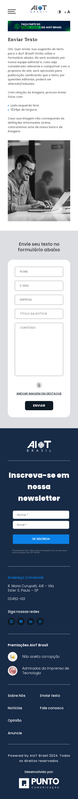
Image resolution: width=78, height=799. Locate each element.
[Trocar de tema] (59, 11)
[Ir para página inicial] (39, 9)
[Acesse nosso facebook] (21, 621)
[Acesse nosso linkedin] (30, 621)
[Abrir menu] (12, 11)
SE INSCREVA (41, 538)
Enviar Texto (22, 39)
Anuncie (15, 733)
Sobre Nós (16, 695)
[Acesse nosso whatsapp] (40, 621)
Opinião (15, 720)
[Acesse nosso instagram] (11, 621)
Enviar (39, 405)
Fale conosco (52, 708)
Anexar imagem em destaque (39, 394)
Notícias (15, 708)
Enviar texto (50, 695)
